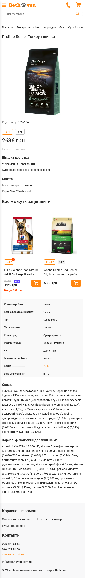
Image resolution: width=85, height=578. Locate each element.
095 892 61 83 (11, 544)
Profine (47, 366)
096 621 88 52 (11, 549)
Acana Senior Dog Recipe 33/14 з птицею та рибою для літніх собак (61, 272)
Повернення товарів (50, 519)
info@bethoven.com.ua (17, 562)
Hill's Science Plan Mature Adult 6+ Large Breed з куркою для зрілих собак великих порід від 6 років (22, 272)
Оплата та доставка (16, 519)
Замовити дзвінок (13, 554)
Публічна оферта (13, 526)
